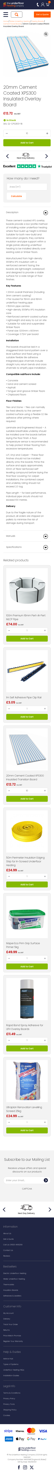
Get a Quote (42, 14)
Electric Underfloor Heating (14, 1273)
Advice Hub (8, 1358)
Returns (6, 1330)
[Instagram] (25, 1467)
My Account (8, 1313)
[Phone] (38, 4)
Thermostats (8, 1284)
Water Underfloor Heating (14, 1279)
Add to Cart (27, 142)
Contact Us (8, 1250)
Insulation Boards (10, 1290)
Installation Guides (11, 1375)
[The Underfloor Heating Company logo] (13, 5)
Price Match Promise (12, 1335)
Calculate (16, 196)
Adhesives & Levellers (12, 1295)
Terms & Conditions (11, 1393)
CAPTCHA (27, 1188)
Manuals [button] (10, 536)
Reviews (6, 1256)
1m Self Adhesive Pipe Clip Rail (23, 697)
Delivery (6, 1318)
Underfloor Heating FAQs (13, 1370)
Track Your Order (10, 1324)
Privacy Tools (9, 1404)
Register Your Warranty (13, 1341)
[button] (45, 34)
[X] (32, 1467)
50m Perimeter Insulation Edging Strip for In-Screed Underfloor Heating (25, 861)
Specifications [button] (14, 547)
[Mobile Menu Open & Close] (5, 14)
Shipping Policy (9, 1409)
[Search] (16, 15)
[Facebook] (19, 1467)
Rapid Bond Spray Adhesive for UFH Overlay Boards (24, 1027)
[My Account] (42, 4)
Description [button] (12, 212)
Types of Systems (10, 1364)
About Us (7, 1233)
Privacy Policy (9, 1398)
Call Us (12, 1244)
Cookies (6, 1415)
